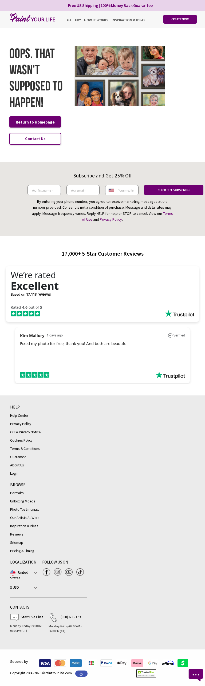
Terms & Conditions (25, 448)
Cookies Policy (21, 440)
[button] (146, 673)
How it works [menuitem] (96, 20)
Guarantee (18, 456)
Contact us (35, 138)
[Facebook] (47, 572)
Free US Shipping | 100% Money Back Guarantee (110, 5)
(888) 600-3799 (71, 616)
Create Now (180, 19)
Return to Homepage (35, 122)
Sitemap (16, 542)
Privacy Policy (111, 219)
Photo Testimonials (24, 509)
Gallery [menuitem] (74, 20)
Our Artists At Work (24, 517)
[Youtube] (70, 572)
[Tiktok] (81, 572)
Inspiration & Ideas (24, 526)
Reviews (16, 534)
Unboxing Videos (23, 501)
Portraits (16, 492)
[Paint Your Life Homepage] (31, 17)
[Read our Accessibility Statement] (81, 673)
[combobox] (111, 190)
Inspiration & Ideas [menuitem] (128, 20)
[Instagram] (59, 572)
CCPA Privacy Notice (25, 432)
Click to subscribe (173, 190)
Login (14, 473)
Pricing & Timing (22, 550)
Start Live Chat (32, 616)
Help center (19, 415)
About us (17, 465)
